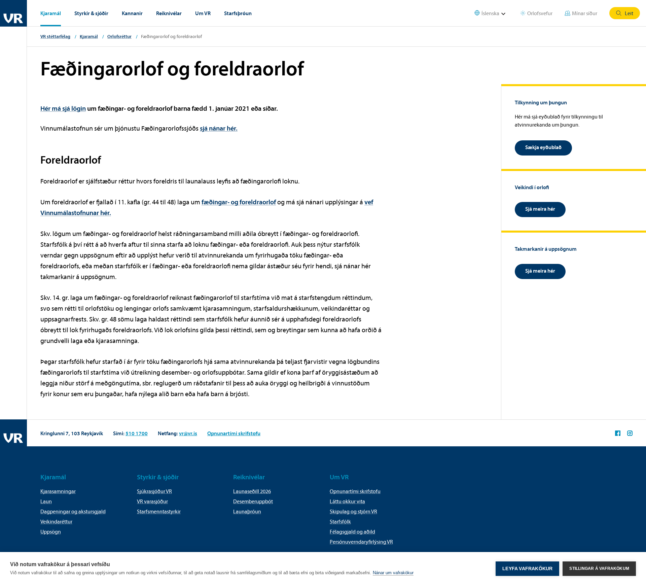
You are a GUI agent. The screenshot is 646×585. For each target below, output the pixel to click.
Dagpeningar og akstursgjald (73, 511)
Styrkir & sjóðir (91, 13)
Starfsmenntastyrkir (159, 511)
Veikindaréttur (56, 521)
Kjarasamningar (58, 491)
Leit (629, 13)
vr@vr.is (188, 433)
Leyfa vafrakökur (527, 568)
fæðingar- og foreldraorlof (239, 202)
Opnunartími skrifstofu (233, 433)
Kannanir (132, 13)
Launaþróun (247, 511)
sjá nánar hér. (219, 128)
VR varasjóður (152, 501)
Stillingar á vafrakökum (599, 568)
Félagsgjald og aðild (352, 531)
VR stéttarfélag (55, 36)
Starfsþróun (238, 13)
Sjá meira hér (540, 208)
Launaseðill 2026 (252, 491)
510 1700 (136, 433)
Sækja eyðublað (543, 147)
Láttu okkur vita (347, 501)
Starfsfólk (340, 521)
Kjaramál (50, 13)
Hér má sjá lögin (63, 108)
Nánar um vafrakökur (393, 572)
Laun (46, 501)
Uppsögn (50, 531)
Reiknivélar (169, 13)
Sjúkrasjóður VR (154, 491)
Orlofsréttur (119, 36)
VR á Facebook (617, 433)
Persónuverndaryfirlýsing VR (361, 541)
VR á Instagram (630, 433)
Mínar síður (584, 13)
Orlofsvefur (539, 13)
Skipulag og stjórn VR (353, 511)
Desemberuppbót (253, 501)
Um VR (203, 13)
